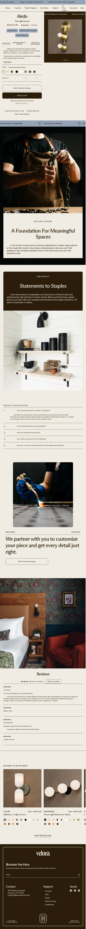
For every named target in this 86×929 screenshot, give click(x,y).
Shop (8, 8)
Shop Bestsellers (42, 836)
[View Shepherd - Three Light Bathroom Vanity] (63, 788)
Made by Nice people (74, 922)
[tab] (35, 44)
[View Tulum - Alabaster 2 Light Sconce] (22, 788)
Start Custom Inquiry (22, 88)
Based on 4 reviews (36, 681)
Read (7, 62)
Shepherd (49, 812)
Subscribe (79, 875)
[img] (41, 687)
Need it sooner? (21, 103)
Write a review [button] (53, 681)
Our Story (44, 8)
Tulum (6, 812)
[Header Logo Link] (43, 853)
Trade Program (30, 8)
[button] (25, 25)
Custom (17, 8)
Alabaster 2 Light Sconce (14, 815)
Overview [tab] (6, 43)
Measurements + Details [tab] (19, 43)
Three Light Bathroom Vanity (57, 815)
